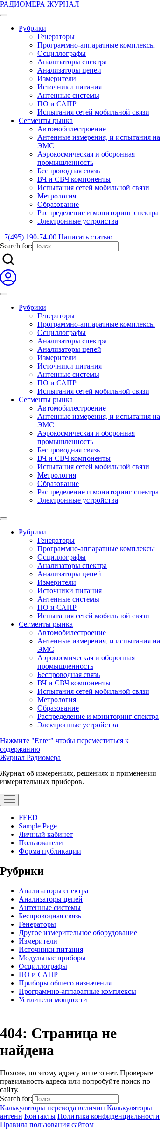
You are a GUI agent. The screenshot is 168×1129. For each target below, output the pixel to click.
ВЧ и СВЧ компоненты (74, 179)
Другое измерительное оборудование (78, 933)
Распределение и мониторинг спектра (98, 213)
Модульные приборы (52, 958)
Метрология (56, 196)
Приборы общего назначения (65, 983)
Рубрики (32, 28)
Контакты (40, 1116)
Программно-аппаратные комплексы (96, 45)
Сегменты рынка (46, 120)
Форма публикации (50, 851)
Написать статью (85, 237)
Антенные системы (68, 95)
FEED (28, 817)
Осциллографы (61, 53)
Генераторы (56, 37)
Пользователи (41, 843)
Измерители (56, 78)
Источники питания (69, 87)
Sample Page (38, 826)
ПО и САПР (57, 104)
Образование (58, 204)
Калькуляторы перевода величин (52, 1108)
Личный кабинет (46, 834)
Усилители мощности (53, 1000)
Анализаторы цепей (69, 70)
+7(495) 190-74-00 (29, 237)
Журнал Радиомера (30, 757)
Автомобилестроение (71, 129)
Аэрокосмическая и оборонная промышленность (86, 158)
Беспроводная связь (68, 171)
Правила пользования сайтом (47, 1125)
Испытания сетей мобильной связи (93, 112)
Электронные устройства (77, 221)
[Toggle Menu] (3, 15)
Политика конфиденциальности (108, 1116)
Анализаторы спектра (72, 62)
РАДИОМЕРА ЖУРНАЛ (39, 4)
